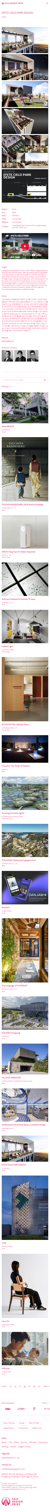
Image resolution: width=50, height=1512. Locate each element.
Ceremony (42, 1442)
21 (39, 1386)
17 (20, 1386)
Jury (10, 1442)
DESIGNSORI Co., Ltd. (11, 1457)
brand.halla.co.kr (8, 341)
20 (34, 1386)
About (4, 1442)
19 (29, 1386)
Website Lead (37, 1428)
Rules (16, 1442)
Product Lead (23, 1428)
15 (11, 1386)
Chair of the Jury (9, 1423)
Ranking (5, 1446)
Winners (32, 1442)
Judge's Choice (24, 1446)
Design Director (8, 1428)
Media (13, 1446)
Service (24, 1442)
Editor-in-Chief (34, 1423)
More (45, 1403)
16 (15, 1386)
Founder (22, 1423)
